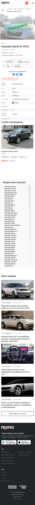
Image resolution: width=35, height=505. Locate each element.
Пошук (3, 478)
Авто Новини (6, 302)
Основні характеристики (10, 78)
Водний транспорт (25, 454)
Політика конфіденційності (17, 492)
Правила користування (17, 494)
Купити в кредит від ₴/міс (13, 55)
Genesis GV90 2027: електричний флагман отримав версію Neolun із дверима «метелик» (15, 339)
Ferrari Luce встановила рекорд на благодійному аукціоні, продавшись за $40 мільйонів (16, 405)
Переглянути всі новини (17, 413)
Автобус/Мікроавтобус (8, 463)
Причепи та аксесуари (26, 452)
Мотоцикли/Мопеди (7, 457)
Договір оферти (17, 496)
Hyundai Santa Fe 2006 (9, 151)
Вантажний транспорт (8, 454)
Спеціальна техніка (7, 460)
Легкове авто (5, 452)
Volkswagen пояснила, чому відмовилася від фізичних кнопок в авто (15, 372)
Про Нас (4, 472)
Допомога (4, 475)
